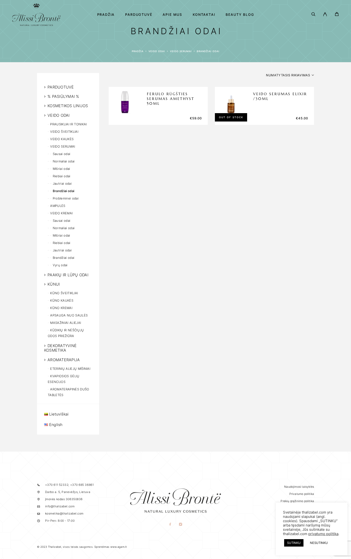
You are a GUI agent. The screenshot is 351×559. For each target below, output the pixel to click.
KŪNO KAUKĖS (61, 300)
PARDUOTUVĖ (61, 87)
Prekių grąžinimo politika (297, 501)
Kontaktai (204, 15)
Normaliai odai (63, 161)
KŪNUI (54, 284)
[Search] (313, 14)
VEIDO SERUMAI (181, 51)
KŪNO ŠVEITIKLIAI (64, 293)
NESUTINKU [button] (319, 543)
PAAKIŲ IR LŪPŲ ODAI (68, 274)
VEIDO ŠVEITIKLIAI (64, 131)
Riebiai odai (61, 176)
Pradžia (106, 15)
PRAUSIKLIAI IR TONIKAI (68, 124)
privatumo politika (323, 534)
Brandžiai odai (63, 191)
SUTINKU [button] (294, 543)
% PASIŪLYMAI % (63, 96)
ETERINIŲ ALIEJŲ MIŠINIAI (70, 369)
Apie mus (172, 15)
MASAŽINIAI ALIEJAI (65, 323)
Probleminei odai (66, 198)
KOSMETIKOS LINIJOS (68, 105)
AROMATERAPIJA (64, 359)
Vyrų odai (60, 265)
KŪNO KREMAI (61, 308)
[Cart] (337, 14)
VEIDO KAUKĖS (62, 139)
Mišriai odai (61, 169)
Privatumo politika (301, 494)
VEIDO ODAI (157, 51)
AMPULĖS (57, 206)
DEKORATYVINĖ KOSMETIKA (60, 348)
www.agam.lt (118, 546)
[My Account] (325, 14)
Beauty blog (240, 15)
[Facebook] (170, 524)
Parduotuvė (138, 15)
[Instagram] (181, 524)
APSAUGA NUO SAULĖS (69, 315)
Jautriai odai (62, 183)
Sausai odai (61, 154)
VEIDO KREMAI (61, 213)
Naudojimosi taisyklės (299, 486)
